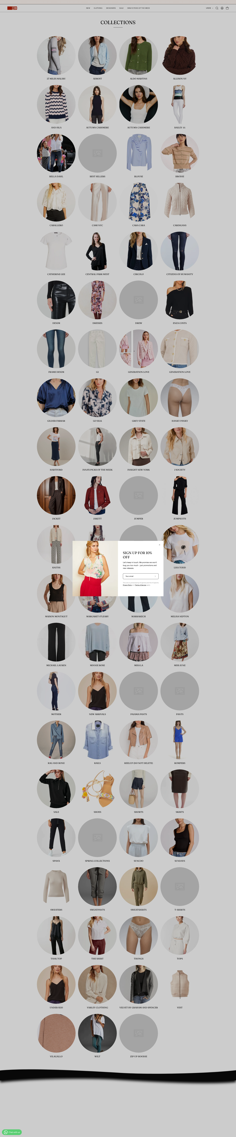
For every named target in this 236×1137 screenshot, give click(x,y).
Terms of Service (140, 585)
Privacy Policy (127, 585)
